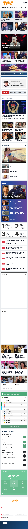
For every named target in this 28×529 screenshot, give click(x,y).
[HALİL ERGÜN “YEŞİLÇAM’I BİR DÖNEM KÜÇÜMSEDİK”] (7, 379)
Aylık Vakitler (5, 493)
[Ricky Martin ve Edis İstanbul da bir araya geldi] (5, 202)
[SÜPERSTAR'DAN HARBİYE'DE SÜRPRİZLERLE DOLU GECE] (20, 349)
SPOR (4, 311)
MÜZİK (16, 7)
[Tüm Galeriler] (25, 145)
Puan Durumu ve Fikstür (21, 511)
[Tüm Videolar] (25, 183)
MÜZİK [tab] (19, 92)
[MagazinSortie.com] (7, 3)
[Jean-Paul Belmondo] (5, 166)
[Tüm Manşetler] (25, 98)
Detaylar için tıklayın (14, 426)
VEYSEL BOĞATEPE (15, 81)
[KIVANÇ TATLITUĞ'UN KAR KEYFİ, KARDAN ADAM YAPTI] (5, 213)
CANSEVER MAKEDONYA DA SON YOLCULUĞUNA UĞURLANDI (9, 227)
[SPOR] (25, 311)
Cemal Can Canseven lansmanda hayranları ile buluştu (7, 372)
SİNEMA (21, 7)
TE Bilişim (17, 527)
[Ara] (24, 3)
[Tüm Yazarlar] (25, 78)
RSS (5, 523)
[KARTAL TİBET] (5, 171)
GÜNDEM (3, 7)
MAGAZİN (10, 7)
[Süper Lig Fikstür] (25, 431)
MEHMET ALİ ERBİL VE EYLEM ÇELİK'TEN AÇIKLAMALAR (20, 372)
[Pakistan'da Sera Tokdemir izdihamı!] (5, 218)
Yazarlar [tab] (6, 78)
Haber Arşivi (5, 517)
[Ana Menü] (26, 3)
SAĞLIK (4, 274)
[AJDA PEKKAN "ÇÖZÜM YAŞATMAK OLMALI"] (5, 207)
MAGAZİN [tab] (13, 92)
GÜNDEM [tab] (5, 92)
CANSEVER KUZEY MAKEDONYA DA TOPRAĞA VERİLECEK (9, 235)
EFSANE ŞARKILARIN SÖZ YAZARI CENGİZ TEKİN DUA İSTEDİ (23, 227)
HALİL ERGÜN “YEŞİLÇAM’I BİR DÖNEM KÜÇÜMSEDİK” (7, 387)
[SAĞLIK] (25, 274)
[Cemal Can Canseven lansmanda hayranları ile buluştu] (7, 365)
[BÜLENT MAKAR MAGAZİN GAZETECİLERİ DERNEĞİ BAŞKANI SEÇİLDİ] (7, 349)
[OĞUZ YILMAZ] (5, 176)
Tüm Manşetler (5, 514)
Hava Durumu (19, 507)
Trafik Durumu (5, 511)
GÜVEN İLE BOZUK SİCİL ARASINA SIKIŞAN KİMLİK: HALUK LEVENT (17, 84)
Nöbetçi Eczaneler (6, 507)
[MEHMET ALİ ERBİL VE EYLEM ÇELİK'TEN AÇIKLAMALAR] (20, 365)
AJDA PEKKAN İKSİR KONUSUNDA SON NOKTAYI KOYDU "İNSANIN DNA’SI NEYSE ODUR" (22, 235)
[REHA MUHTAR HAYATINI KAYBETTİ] (20, 379)
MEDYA (3, 354)
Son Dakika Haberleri (20, 514)
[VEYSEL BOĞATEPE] (6, 83)
